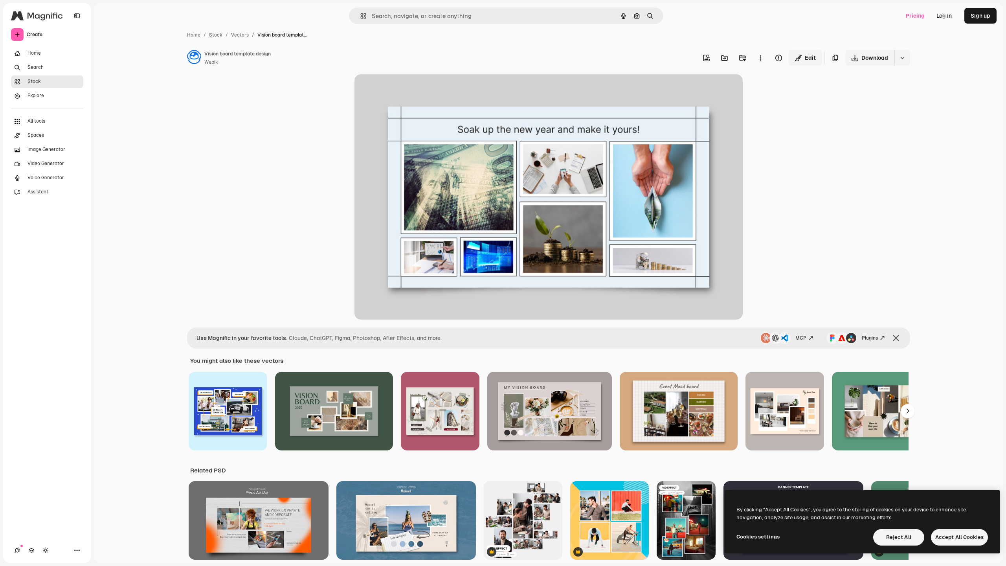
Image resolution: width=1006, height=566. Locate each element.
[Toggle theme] (45, 550)
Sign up (980, 15)
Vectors (240, 35)
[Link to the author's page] (194, 58)
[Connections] (17, 550)
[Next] (908, 411)
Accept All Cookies (959, 537)
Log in (944, 15)
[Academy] (31, 550)
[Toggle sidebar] (77, 15)
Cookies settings (758, 536)
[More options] (760, 58)
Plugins (870, 338)
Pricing (915, 15)
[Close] (896, 338)
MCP (800, 338)
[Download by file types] (902, 58)
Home (193, 35)
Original (405, 89)
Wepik (211, 62)
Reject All (898, 537)
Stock (215, 35)
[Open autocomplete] (360, 16)
